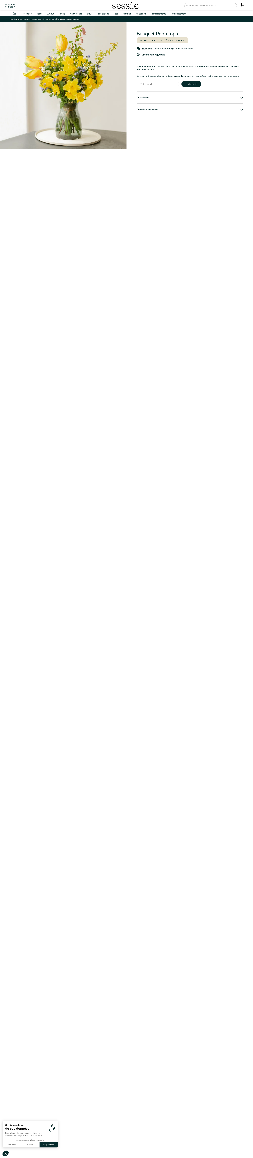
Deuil (89, 13)
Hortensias (26, 13)
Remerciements (158, 13)
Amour (50, 13)
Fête (116, 13)
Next (115, 601)
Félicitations (103, 13)
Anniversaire (76, 13)
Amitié (62, 13)
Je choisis (30, 1145)
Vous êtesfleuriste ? (10, 6)
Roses (39, 13)
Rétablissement (178, 13)
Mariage (127, 13)
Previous (5, 601)
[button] (5, 1153)
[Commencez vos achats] (243, 6)
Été (14, 13)
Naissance (141, 13)
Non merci (12, 1145)
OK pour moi (48, 1145)
